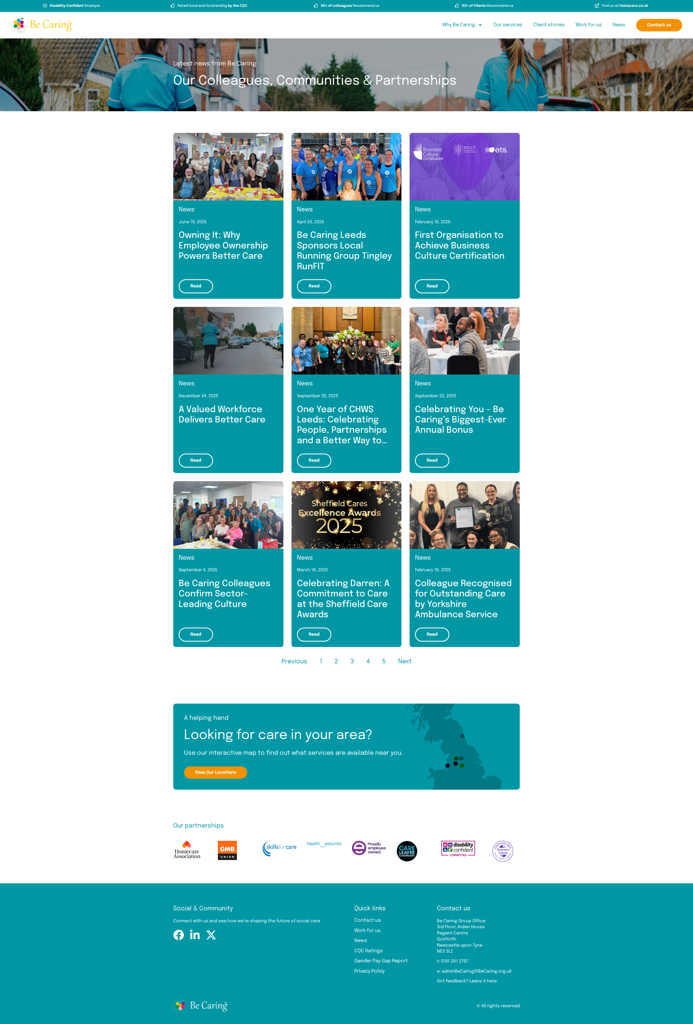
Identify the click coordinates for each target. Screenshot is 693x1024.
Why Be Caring (458, 24)
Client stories (549, 24)
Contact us (367, 920)
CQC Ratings (368, 950)
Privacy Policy (369, 971)
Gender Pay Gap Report (381, 961)
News (619, 24)
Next (405, 661)
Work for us (589, 24)
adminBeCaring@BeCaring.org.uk (477, 971)
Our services (507, 24)
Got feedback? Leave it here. (467, 981)
